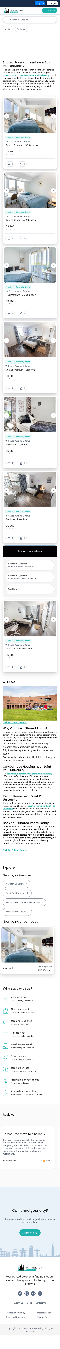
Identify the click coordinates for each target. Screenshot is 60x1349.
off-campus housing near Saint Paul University (29, 773)
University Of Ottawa (16, 911)
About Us (18, 1302)
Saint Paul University (16, 893)
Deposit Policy (44, 1312)
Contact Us (40, 1302)
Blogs (29, 1302)
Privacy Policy (44, 1317)
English (40, 3)
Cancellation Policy (16, 1312)
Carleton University (15, 883)
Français (53, 3)
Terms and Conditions (16, 1317)
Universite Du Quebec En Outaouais (23, 902)
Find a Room (50, 10)
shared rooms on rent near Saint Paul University (26, 75)
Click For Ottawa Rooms (15, 722)
